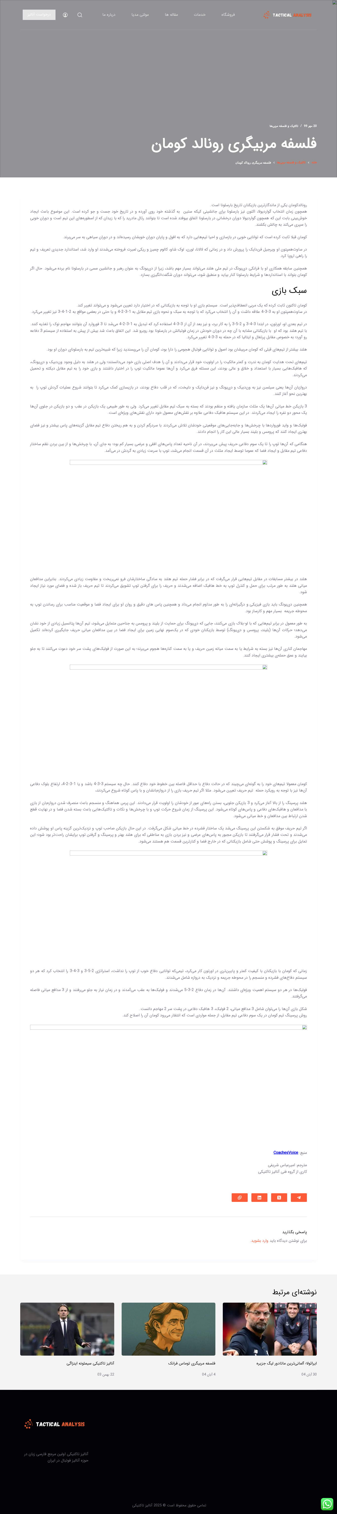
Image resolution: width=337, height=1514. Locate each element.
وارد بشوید (259, 1241)
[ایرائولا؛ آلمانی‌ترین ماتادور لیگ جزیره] (270, 1329)
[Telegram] (299, 1197)
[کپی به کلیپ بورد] (240, 1197)
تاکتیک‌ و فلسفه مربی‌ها (284, 126)
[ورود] (65, 15)
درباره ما (108, 15)
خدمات (200, 15)
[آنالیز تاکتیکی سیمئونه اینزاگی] (67, 1329)
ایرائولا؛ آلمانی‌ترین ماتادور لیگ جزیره (287, 1363)
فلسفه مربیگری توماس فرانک (191, 1363)
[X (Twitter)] (279, 1197)
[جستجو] (79, 15)
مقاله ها (171, 15)
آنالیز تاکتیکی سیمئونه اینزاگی (90, 1363)
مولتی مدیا (140, 15)
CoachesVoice (286, 1153)
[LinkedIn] (259, 1197)
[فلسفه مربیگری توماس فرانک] (169, 1329)
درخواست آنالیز (39, 14)
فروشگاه (228, 15)
